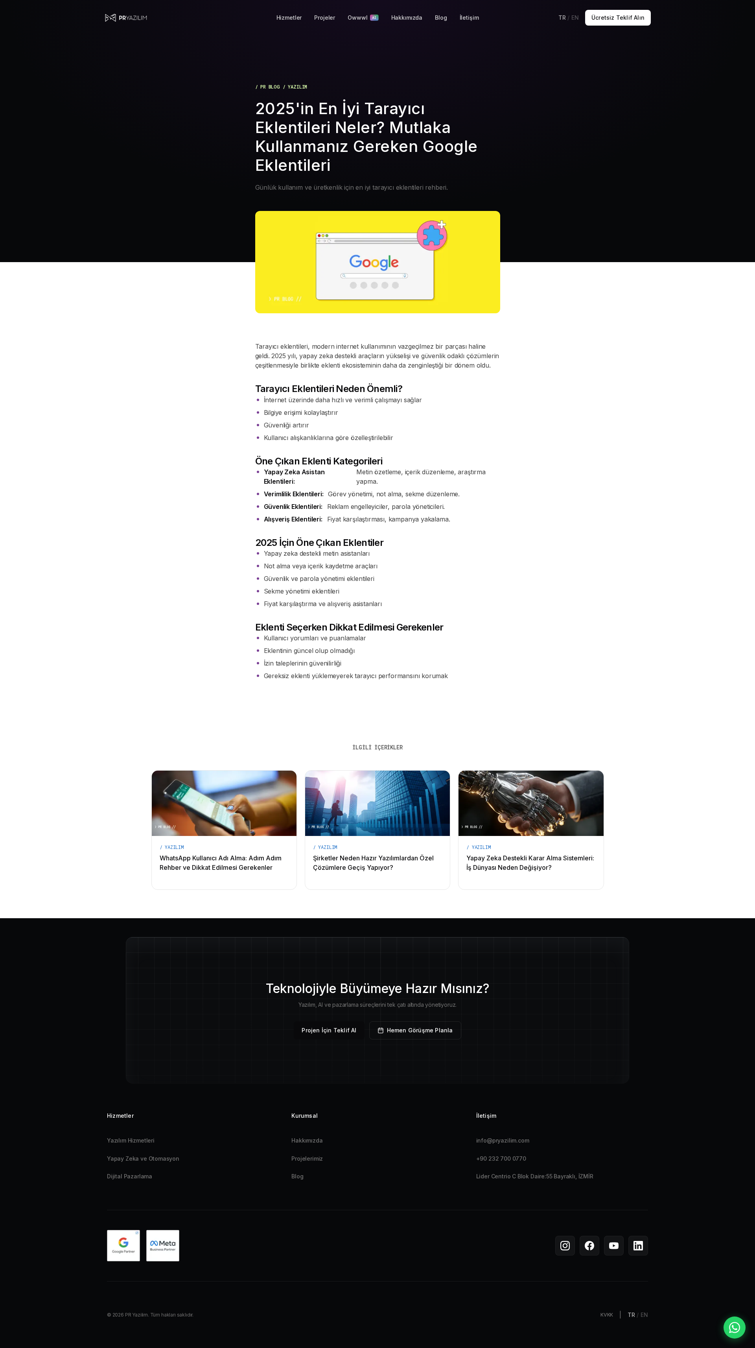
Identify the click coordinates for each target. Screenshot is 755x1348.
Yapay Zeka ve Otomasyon (143, 1158)
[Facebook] (589, 1246)
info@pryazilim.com (502, 1140)
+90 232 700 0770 (501, 1158)
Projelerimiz (307, 1158)
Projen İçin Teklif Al (329, 1030)
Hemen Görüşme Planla (420, 1030)
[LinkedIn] (638, 1246)
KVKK (606, 1315)
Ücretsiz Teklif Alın (618, 17)
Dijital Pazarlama (129, 1176)
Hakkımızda (407, 17)
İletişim (469, 17)
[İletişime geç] (735, 1328)
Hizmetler (289, 17)
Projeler (324, 17)
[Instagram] (565, 1246)
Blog (441, 17)
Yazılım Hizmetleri (131, 1140)
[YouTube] (614, 1246)
